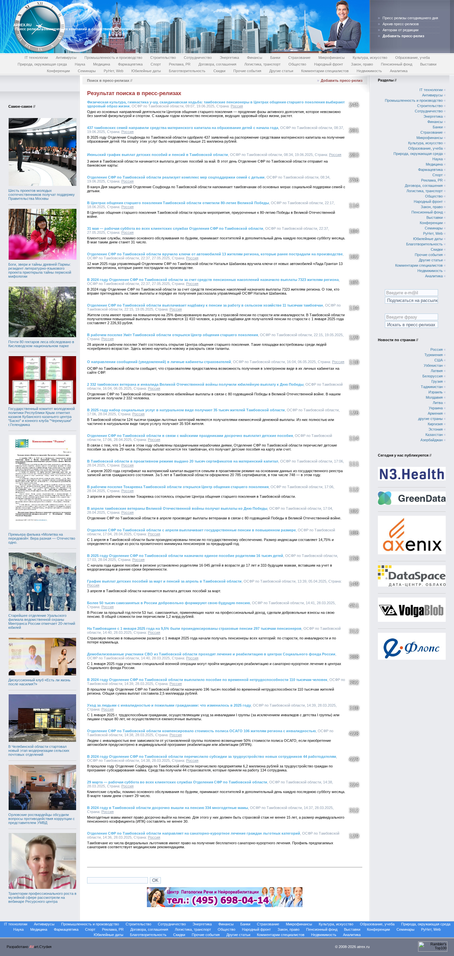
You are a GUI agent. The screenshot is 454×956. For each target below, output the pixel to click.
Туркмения (433, 355)
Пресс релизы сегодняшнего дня (410, 18)
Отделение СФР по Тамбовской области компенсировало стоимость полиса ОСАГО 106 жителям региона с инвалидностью (201, 731)
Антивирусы (66, 58)
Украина (436, 408)
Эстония (435, 429)
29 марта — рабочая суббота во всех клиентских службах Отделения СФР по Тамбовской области (177, 782)
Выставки (428, 64)
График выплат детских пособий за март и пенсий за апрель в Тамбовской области (164, 581)
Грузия (437, 381)
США (438, 360)
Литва (438, 403)
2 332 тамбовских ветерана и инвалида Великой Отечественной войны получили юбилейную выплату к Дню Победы (195, 384)
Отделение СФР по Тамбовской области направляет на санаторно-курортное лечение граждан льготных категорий (193, 833)
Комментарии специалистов (325, 71)
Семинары (87, 71)
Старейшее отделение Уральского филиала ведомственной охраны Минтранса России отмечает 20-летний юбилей (41, 621)
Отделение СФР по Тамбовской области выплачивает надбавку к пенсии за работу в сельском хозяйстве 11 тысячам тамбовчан (205, 305)
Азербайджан (431, 440)
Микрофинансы (331, 58)
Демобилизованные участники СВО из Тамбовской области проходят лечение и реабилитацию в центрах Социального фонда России (211, 654)
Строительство (163, 58)
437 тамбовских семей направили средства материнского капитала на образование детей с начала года (182, 128)
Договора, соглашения (217, 64)
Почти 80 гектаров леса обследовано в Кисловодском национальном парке (41, 344)
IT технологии (36, 58)
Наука (80, 64)
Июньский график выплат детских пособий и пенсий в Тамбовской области (157, 155)
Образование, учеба (412, 58)
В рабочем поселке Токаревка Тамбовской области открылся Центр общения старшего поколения (178, 487)
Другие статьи (281, 71)
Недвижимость (369, 71)
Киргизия (435, 424)
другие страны (430, 419)
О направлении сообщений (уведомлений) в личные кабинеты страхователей (159, 362)
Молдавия (434, 397)
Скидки (219, 71)
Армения (435, 413)
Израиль (435, 392)
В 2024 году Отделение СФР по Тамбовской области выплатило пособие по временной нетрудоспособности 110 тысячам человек (207, 680)
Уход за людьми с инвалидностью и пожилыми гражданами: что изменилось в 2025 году (169, 705)
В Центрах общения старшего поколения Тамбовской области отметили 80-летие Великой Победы (178, 203)
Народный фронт (328, 64)
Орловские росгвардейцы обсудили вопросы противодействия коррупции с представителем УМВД (41, 819)
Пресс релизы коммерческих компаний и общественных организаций (79, 29)
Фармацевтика (130, 64)
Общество (297, 64)
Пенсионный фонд (396, 64)
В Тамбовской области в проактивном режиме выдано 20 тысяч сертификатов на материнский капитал (182, 461)
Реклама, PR (179, 64)
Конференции (58, 71)
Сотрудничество (198, 58)
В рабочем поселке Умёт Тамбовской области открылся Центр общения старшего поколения (172, 335)
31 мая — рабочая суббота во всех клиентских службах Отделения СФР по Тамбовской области (175, 228)
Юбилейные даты (146, 71)
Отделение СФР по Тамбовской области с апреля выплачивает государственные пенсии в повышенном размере (191, 530)
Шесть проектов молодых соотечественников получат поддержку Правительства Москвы (41, 195)
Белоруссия (432, 376)
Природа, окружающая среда (42, 64)
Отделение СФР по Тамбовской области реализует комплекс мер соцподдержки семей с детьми (176, 177)
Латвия (437, 371)
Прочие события (247, 71)
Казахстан (434, 435)
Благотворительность (187, 71)
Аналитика (398, 71)
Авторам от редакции (400, 30)
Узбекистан (433, 365)
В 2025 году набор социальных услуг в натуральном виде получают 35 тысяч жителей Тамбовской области (186, 410)
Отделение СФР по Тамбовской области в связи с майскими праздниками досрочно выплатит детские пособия (190, 436)
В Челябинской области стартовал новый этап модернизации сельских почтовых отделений (38, 750)
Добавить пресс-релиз (341, 80)
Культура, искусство (370, 58)
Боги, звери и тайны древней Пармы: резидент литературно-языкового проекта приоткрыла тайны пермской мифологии (39, 270)
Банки (275, 58)
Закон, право (362, 64)
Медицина (101, 64)
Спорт (156, 64)
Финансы (254, 58)
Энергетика (229, 58)
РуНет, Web (113, 71)
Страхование (299, 58)
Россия (237, 106)
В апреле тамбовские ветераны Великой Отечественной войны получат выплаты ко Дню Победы (177, 508)
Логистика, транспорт (262, 64)
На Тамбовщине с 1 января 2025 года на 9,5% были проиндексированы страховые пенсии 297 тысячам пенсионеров (194, 628)
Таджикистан (432, 387)
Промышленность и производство (113, 58)
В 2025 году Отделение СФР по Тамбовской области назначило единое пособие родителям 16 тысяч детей (185, 556)
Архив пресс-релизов (401, 24)
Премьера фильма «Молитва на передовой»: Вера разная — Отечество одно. (41, 538)
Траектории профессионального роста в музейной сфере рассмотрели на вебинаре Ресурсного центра (42, 897)
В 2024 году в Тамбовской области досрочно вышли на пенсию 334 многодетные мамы (167, 808)
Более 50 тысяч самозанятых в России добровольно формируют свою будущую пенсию (168, 603)
